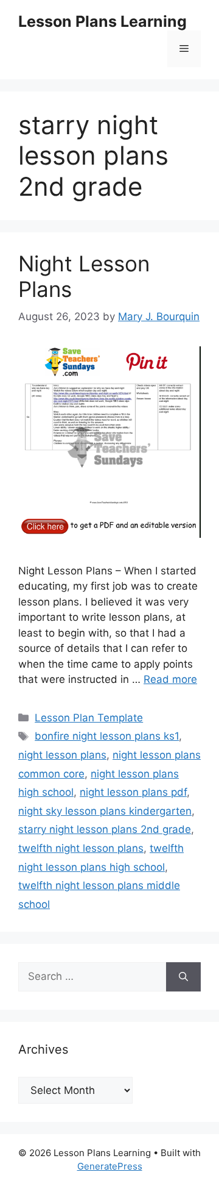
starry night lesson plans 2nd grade (104, 829)
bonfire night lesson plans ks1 (107, 736)
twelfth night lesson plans (81, 848)
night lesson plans (62, 755)
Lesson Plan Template (89, 718)
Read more (170, 679)
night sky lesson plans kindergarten (105, 811)
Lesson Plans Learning (102, 21)
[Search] (183, 976)
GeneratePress (109, 1166)
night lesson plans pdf (133, 792)
